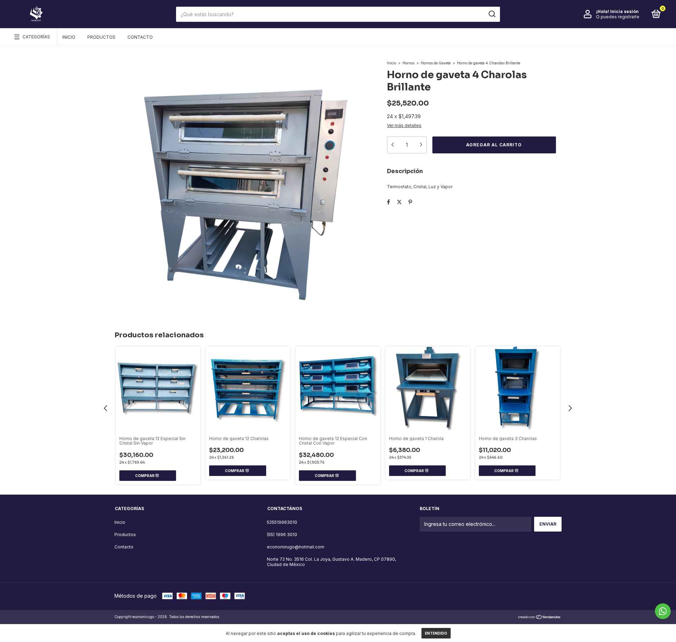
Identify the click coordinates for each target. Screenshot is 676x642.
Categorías (36, 36)
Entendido (436, 633)
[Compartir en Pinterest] (410, 202)
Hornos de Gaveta (436, 63)
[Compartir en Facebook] (388, 202)
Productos (101, 37)
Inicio (68, 37)
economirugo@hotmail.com (295, 546)
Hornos (408, 63)
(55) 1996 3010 (282, 534)
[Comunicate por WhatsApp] (663, 611)
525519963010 (282, 522)
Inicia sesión (624, 11)
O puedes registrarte (617, 16)
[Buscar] (491, 14)
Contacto (140, 37)
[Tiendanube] (540, 618)
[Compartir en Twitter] (399, 202)
